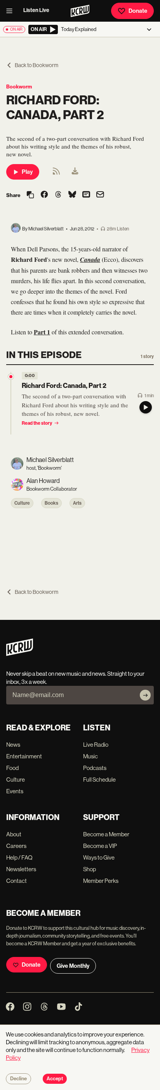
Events (14, 791)
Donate (138, 10)
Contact (16, 880)
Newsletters (21, 869)
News (13, 744)
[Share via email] (100, 195)
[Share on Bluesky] (72, 195)
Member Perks (100, 880)
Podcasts (94, 768)
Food (12, 768)
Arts (77, 503)
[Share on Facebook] (44, 195)
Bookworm (19, 87)
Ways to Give (99, 857)
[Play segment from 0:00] (11, 376)
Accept (55, 1079)
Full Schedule (99, 779)
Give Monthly (73, 965)
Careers (16, 846)
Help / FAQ (19, 857)
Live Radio (95, 744)
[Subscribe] (145, 695)
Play (27, 171)
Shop (89, 869)
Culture (22, 503)
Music (90, 756)
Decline (18, 1079)
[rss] (56, 173)
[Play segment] (145, 407)
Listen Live (36, 10)
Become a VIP (100, 846)
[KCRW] (19, 654)
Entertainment (24, 756)
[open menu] (11, 10)
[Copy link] (30, 195)
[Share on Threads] (58, 195)
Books (51, 503)
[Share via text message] (86, 195)
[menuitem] (75, 171)
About (13, 834)
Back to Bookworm (36, 65)
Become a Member (106, 834)
